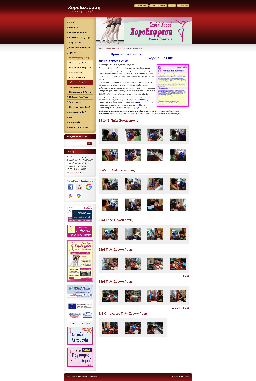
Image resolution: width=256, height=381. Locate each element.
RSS (172, 5)
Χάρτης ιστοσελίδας (159, 5)
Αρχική (101, 48)
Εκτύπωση (184, 5)
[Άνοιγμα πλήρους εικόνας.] (110, 134)
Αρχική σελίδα (142, 5)
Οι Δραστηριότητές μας (114, 48)
